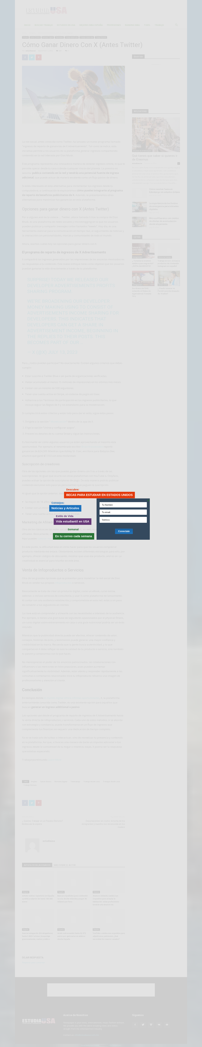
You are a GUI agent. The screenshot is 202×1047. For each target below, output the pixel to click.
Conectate (124, 531)
